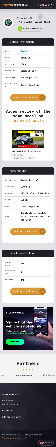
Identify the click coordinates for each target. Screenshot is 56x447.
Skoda (23, 51)
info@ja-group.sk (11, 416)
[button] (46, 5)
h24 (25, 438)
